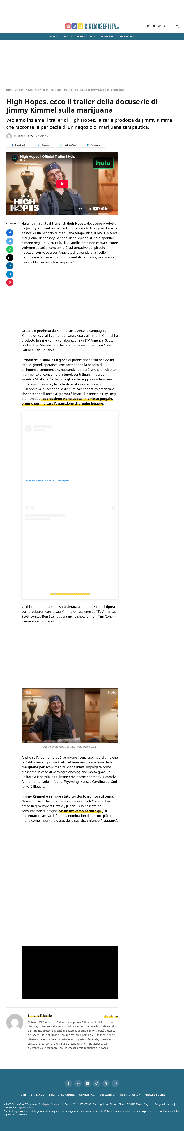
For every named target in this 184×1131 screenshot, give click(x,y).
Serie (80, 36)
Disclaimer (108, 1095)
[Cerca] (177, 26)
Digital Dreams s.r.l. (53, 1104)
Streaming (106, 36)
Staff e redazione (62, 1095)
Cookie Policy (130, 1095)
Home (53, 36)
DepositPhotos (25, 1107)
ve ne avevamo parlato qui (80, 811)
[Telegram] (9, 274)
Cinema (65, 36)
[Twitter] (9, 241)
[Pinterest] (9, 282)
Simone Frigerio (25, 135)
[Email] (9, 257)
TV (91, 36)
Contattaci (87, 1095)
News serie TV (33, 89)
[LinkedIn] (9, 265)
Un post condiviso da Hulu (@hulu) (70, 593)
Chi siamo (38, 1095)
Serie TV (19, 89)
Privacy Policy (154, 1095)
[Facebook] (9, 232)
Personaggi (126, 36)
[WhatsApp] (9, 249)
